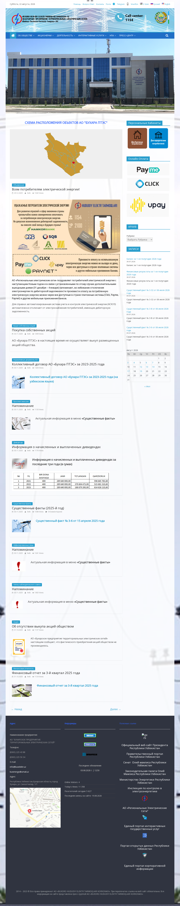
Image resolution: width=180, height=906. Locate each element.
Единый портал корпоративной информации (144, 867)
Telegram (121, 4)
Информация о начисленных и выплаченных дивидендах (56, 447)
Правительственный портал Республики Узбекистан (144, 755)
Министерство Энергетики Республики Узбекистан (145, 781)
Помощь (77, 4)
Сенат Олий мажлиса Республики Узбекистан (144, 764)
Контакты (100, 4)
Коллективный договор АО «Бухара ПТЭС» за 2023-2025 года (58, 364)
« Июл (147, 386)
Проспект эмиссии (21, 401)
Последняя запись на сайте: (78, 795)
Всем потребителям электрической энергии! (46, 189)
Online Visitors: (71, 782)
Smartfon (134, 4)
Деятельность (65, 35)
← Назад (16, 709)
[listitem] (70, 171)
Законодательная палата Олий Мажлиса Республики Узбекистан (145, 772)
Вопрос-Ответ (88, 4)
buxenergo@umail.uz (19, 771)
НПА (112, 35)
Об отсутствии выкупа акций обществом (43, 626)
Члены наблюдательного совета (26, 584)
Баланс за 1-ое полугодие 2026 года (144, 259)
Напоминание (23, 406)
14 (153, 366)
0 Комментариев (55, 512)
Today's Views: (71, 786)
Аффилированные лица (23, 545)
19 (141, 371)
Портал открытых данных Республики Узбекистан (144, 847)
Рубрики (130, 236)
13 (147, 366)
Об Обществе (25, 35)
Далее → (115, 709)
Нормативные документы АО (25, 360)
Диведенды (18, 442)
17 (128, 371)
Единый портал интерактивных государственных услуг (144, 827)
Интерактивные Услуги (91, 35)
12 (141, 366)
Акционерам (44, 35)
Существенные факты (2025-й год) (38, 508)
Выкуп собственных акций (24, 326)
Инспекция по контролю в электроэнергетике (145, 789)
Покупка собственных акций (33, 330)
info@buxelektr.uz (18, 766)
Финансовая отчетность (23, 668)
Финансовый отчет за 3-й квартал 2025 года (46, 673)
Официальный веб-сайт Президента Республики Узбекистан (145, 746)
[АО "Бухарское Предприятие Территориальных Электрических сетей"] (13, 36)
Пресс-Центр (126, 35)
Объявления (18, 185)
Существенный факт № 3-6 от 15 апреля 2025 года (70, 521)
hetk (29, 193)
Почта (108, 4)
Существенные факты (22, 503)
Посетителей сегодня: (75, 791)
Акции (16, 622)
